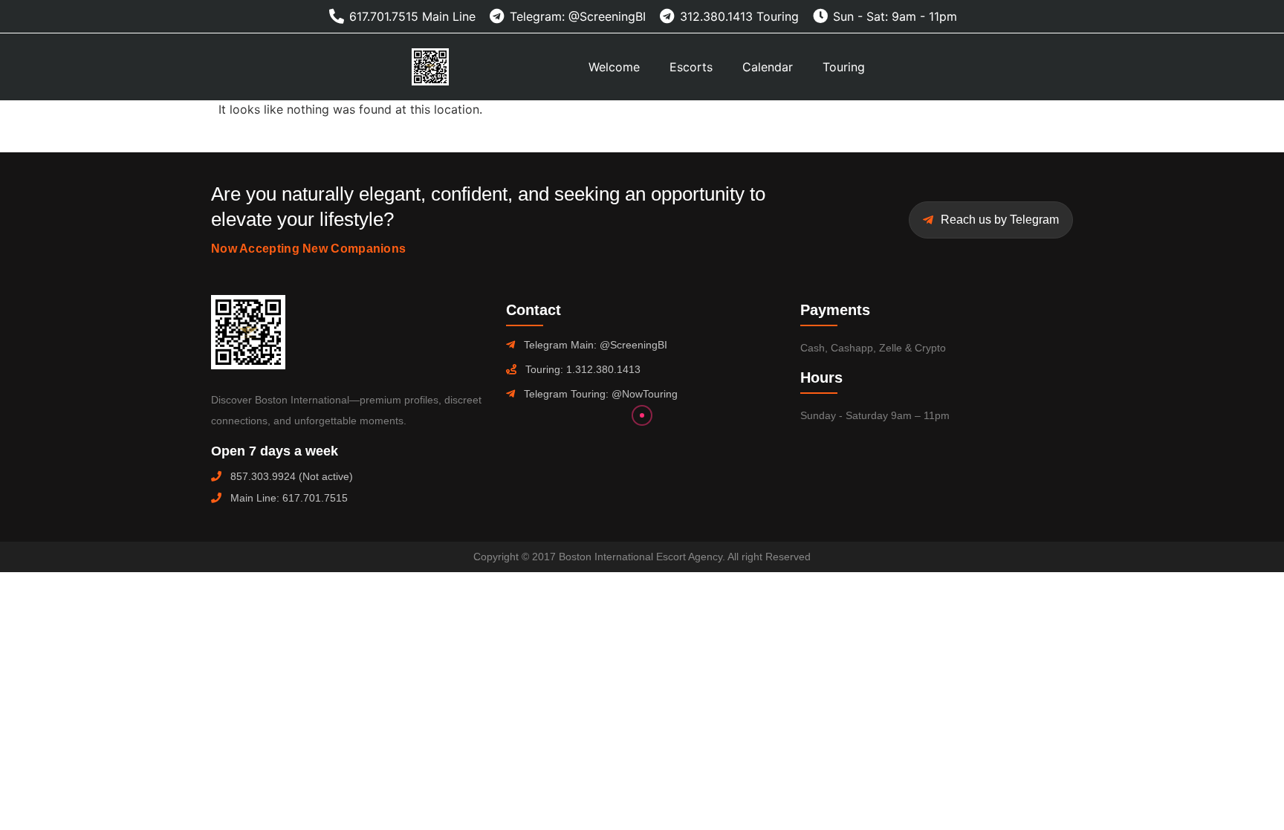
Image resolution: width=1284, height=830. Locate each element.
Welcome (614, 66)
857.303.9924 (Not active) (291, 476)
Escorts (691, 66)
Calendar (767, 66)
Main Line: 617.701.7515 (289, 498)
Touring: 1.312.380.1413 (583, 369)
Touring (844, 66)
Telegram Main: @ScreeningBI (595, 345)
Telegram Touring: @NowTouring (601, 394)
